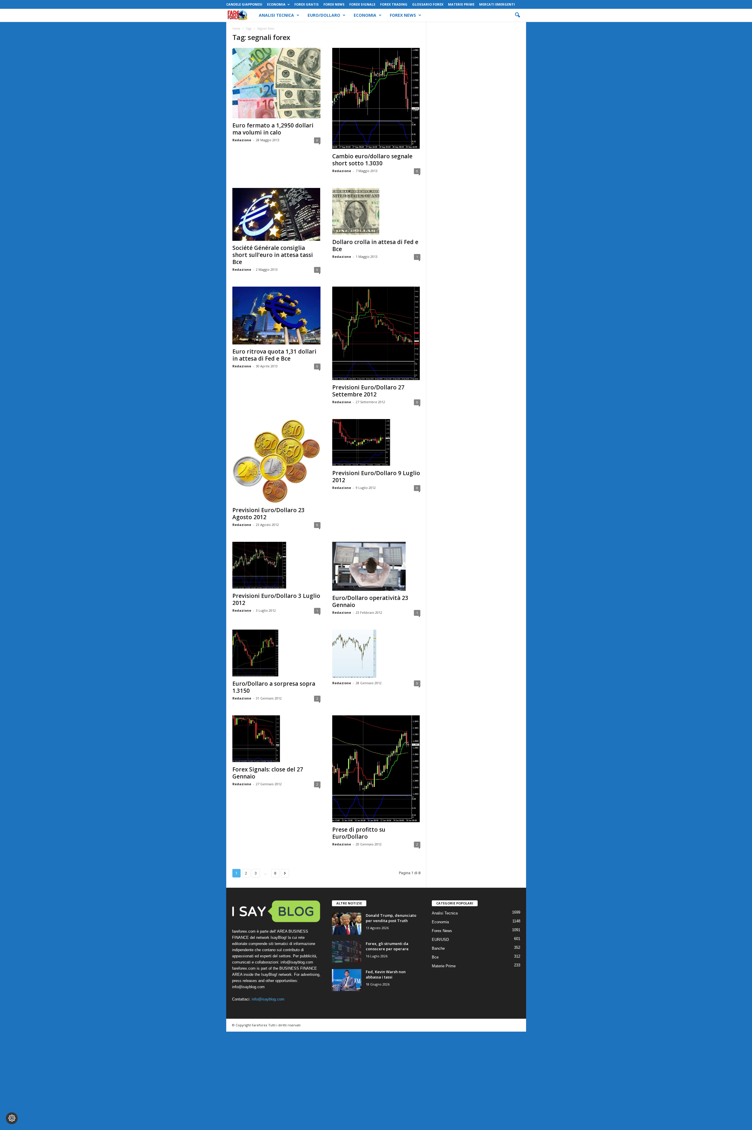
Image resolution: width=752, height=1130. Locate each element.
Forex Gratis (306, 4)
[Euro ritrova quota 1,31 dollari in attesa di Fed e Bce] (276, 315)
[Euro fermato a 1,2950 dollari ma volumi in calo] (276, 83)
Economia (276, 4)
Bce (435, 957)
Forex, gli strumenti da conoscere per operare (387, 946)
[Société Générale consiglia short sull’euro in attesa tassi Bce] (276, 214)
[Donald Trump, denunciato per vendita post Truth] (346, 924)
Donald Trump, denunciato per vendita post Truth (391, 918)
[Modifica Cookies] (12, 1118)
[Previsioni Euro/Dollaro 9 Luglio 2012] (376, 442)
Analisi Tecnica (276, 15)
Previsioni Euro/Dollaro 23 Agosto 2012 (268, 513)
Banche (438, 948)
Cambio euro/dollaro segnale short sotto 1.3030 (372, 159)
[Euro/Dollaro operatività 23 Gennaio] (376, 566)
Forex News (334, 4)
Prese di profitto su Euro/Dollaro (358, 833)
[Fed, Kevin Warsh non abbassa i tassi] (346, 980)
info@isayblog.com (268, 999)
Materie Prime (461, 4)
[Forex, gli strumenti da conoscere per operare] (346, 952)
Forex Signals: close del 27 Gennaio (267, 773)
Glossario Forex (427, 4)
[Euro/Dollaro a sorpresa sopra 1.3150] (276, 653)
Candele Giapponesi (244, 4)
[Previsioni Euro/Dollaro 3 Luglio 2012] (276, 565)
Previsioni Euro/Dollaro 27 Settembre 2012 (368, 391)
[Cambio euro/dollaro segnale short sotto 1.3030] (376, 98)
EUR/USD (440, 939)
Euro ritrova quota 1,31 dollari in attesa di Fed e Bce (274, 355)
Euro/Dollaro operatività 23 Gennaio (370, 601)
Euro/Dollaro (324, 15)
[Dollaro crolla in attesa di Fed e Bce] (376, 211)
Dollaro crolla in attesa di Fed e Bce (375, 245)
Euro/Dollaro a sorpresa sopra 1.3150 (273, 687)
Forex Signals (362, 4)
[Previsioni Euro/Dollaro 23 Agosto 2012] (276, 461)
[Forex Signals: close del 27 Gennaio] (276, 738)
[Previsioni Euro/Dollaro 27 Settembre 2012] (376, 333)
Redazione (241, 140)
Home (236, 28)
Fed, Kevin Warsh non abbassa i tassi (386, 974)
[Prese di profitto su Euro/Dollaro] (376, 769)
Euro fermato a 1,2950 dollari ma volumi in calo (272, 129)
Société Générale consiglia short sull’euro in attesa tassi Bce (272, 255)
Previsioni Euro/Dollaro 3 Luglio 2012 (276, 599)
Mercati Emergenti (497, 4)
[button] (517, 15)
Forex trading (393, 4)
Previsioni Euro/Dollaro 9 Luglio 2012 (376, 476)
